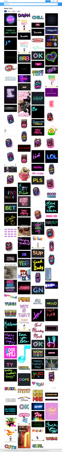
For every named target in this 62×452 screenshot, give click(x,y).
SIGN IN (53, 1)
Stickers (13, 11)
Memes (18, 11)
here (48, 450)
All (5, 11)
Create (48, 1)
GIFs (9, 11)
